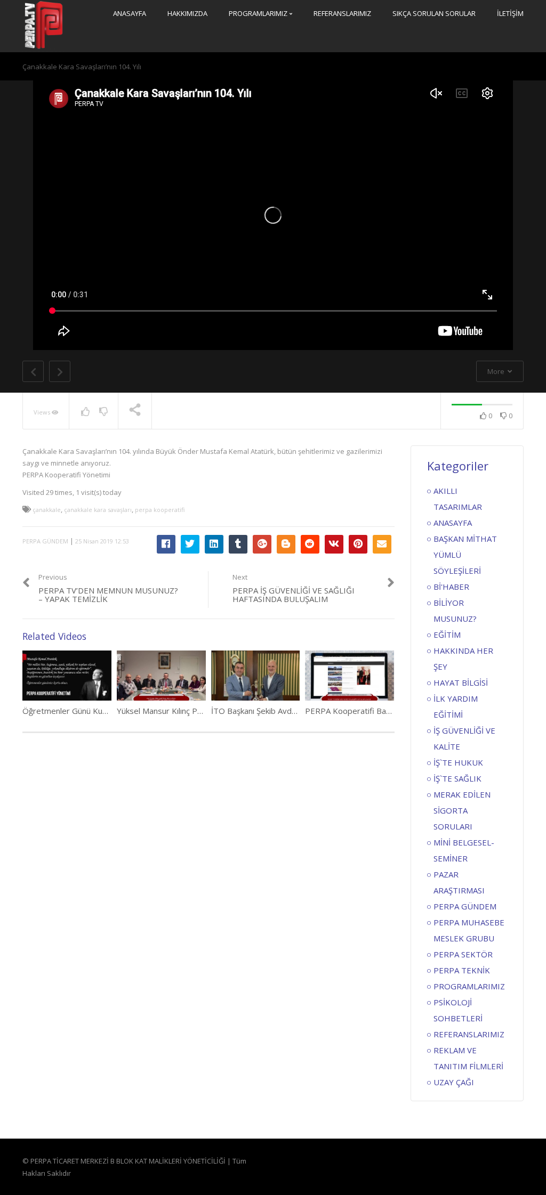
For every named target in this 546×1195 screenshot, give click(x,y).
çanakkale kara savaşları (98, 510)
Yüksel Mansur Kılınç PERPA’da (172, 710)
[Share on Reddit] (310, 544)
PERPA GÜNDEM (45, 541)
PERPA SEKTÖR (463, 954)
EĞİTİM (447, 634)
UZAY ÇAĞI (453, 1082)
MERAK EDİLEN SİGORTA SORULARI (462, 810)
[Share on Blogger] (286, 544)
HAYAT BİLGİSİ (460, 682)
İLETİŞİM (510, 13)
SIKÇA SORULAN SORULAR (434, 13)
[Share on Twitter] (190, 544)
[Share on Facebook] (166, 544)
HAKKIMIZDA (187, 13)
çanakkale (47, 510)
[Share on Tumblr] (238, 544)
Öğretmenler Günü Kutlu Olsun (78, 710)
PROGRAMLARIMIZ (259, 13)
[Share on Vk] (334, 544)
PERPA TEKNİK (461, 970)
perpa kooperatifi (159, 510)
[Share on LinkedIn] (214, 544)
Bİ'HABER (451, 586)
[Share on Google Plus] (262, 544)
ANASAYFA (129, 13)
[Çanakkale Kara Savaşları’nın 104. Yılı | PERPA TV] (43, 25)
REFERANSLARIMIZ (342, 13)
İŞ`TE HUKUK (458, 762)
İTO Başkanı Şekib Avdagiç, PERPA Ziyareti (288, 710)
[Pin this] (358, 544)
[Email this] (382, 544)
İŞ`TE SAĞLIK (457, 778)
